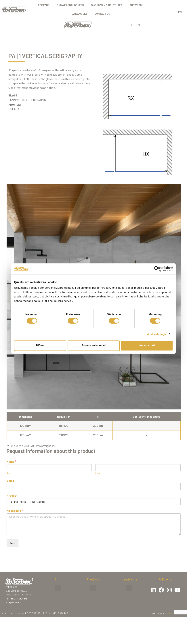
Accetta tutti (147, 345)
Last (97, 473)
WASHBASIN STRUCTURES (106, 5)
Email (11, 480)
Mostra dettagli (156, 334)
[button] (58, 588)
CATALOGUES (79, 13)
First (9, 473)
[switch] (73, 321)
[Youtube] (177, 590)
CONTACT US (102, 13)
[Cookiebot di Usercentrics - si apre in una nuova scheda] (157, 269)
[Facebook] (161, 590)
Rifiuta (40, 345)
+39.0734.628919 (18, 598)
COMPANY (43, 5)
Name (11, 461)
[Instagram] (169, 590)
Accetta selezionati (93, 345)
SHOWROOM (136, 5)
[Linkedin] (153, 590)
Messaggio (15, 510)
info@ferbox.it (13, 602)
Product (12, 495)
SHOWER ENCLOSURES (70, 5)
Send (12, 543)
